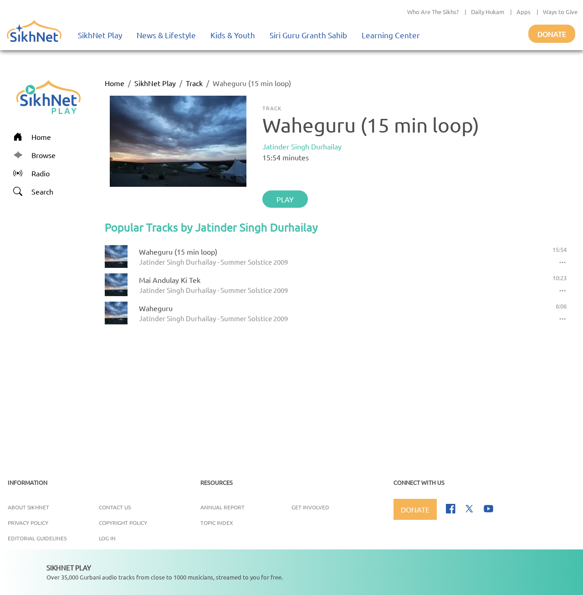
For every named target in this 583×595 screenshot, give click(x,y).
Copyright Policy (123, 522)
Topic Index (216, 522)
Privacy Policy (28, 522)
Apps (524, 11)
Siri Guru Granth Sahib (308, 35)
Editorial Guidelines (37, 538)
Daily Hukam (487, 11)
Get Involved (310, 507)
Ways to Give (560, 11)
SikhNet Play (100, 35)
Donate (551, 33)
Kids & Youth (232, 35)
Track (194, 82)
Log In (107, 538)
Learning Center (391, 35)
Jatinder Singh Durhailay (302, 146)
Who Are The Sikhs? (433, 11)
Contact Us (115, 507)
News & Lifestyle (166, 35)
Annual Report (222, 507)
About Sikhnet (28, 507)
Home (114, 82)
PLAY (285, 199)
